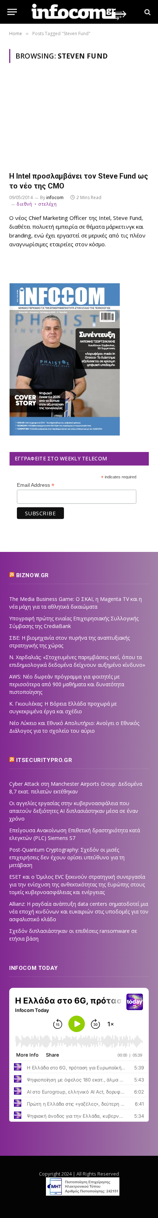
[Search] (147, 12)
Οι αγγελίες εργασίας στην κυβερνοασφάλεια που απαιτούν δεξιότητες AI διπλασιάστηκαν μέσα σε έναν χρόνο (73, 811)
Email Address (35, 485)
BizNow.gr (32, 575)
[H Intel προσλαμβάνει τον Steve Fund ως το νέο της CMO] (79, 121)
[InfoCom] (79, 12)
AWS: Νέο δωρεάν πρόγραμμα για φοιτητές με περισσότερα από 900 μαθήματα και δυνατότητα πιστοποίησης (66, 684)
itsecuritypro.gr (44, 760)
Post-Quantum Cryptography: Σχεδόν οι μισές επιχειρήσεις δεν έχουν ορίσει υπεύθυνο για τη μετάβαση (67, 857)
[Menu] (12, 12)
